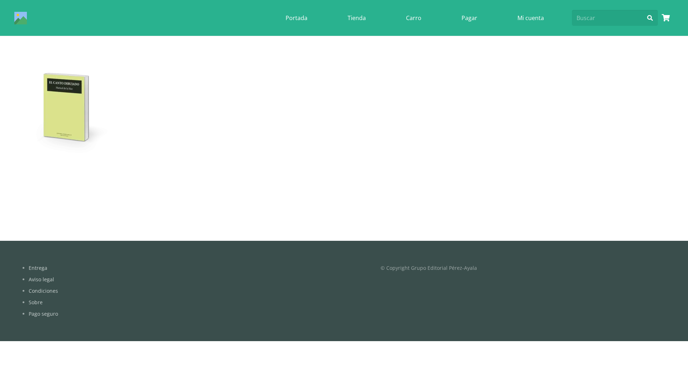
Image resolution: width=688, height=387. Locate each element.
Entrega (38, 267)
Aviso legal (41, 279)
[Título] (20, 18)
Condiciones (43, 290)
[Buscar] (650, 18)
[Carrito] (666, 18)
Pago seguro (43, 313)
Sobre (36, 302)
